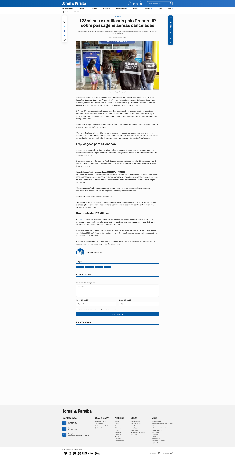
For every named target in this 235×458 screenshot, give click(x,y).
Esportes (81, 8)
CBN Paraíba (155, 432)
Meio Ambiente (119, 440)
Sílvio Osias (134, 428)
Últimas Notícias (67, 8)
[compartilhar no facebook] (64, 31)
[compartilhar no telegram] (64, 27)
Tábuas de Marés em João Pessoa (162, 423)
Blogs (135, 8)
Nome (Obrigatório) (82, 300)
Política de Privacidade (158, 440)
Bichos (117, 421)
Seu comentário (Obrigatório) (85, 283)
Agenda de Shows (100, 421)
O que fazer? (99, 423)
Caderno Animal (135, 421)
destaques (89, 267)
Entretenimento (121, 8)
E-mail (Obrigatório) (125, 300)
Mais (169, 8)
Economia (118, 426)
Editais (160, 8)
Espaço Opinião (156, 443)
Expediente (155, 434)
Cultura (117, 423)
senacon (107, 267)
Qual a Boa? (106, 8)
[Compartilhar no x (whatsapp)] (64, 22)
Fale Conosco (156, 438)
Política (94, 8)
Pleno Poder (134, 426)
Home (67, 12)
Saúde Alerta (134, 430)
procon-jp (98, 267)
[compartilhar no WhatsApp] (65, 18)
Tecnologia (118, 438)
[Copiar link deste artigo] (65, 40)
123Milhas (81, 219)
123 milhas (80, 267)
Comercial (155, 436)
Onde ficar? (98, 428)
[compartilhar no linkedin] (64, 35)
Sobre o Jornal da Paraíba (159, 428)
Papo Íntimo (134, 434)
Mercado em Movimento (138, 432)
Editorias (147, 8)
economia (76, 12)
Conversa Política (136, 423)
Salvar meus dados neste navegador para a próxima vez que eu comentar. (97, 309)
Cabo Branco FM (157, 430)
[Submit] (170, 3)
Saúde (117, 436)
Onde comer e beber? (101, 426)
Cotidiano (118, 434)
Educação (118, 428)
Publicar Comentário (117, 314)
